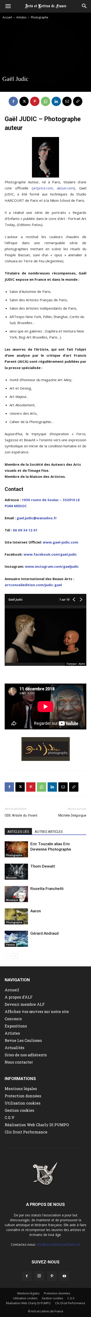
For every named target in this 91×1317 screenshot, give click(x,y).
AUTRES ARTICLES (49, 832)
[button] (7, 6)
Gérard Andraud (44, 933)
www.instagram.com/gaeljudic (52, 566)
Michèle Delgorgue (72, 815)
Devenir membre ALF (25, 1004)
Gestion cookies (19, 1110)
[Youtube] (64, 1276)
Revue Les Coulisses (23, 1040)
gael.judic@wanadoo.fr (37, 518)
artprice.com (43, 188)
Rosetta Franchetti (46, 888)
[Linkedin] (56, 101)
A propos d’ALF (18, 997)
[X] (24, 101)
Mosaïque (12, 900)
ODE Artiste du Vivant (21, 815)
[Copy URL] (77, 101)
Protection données (23, 1095)
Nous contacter (19, 1062)
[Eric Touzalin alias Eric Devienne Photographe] (16, 849)
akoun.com (65, 188)
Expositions (16, 1025)
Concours (13, 1018)
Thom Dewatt (42, 866)
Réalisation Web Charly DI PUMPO (37, 1124)
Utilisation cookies (22, 1103)
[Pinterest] (34, 101)
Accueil (7, 17)
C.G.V (9, 1117)
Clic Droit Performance (26, 1131)
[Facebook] (13, 101)
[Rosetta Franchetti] (16, 894)
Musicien (11, 877)
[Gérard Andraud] (16, 939)
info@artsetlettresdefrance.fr (58, 1244)
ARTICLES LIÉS (18, 832)
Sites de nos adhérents (26, 1054)
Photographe (39, 17)
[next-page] (15, 956)
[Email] (67, 101)
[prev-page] (7, 956)
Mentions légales (21, 1088)
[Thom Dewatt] (16, 872)
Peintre (10, 944)
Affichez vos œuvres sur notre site (37, 1011)
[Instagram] (39, 1276)
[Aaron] (16, 916)
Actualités (14, 1047)
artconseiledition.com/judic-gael (33, 584)
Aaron (35, 911)
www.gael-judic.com (60, 542)
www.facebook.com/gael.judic (50, 554)
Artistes (21, 17)
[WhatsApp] (45, 101)
